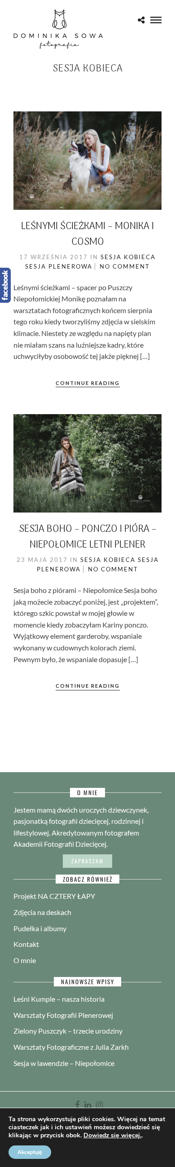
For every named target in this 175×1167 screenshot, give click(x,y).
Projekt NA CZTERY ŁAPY (54, 896)
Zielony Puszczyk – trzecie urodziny (67, 1030)
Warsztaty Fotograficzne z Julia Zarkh (71, 1047)
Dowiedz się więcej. (112, 1136)
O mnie (24, 960)
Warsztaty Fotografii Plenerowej (63, 1015)
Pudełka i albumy (39, 928)
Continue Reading (88, 383)
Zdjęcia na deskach (42, 912)
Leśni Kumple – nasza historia (59, 999)
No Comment (125, 266)
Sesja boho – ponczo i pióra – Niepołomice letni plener (88, 537)
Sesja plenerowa (58, 266)
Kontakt (26, 944)
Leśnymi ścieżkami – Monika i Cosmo (87, 234)
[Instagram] (99, 1105)
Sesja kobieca (128, 257)
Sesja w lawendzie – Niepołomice (63, 1063)
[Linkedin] (87, 1105)
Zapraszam (87, 861)
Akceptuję (30, 1152)
